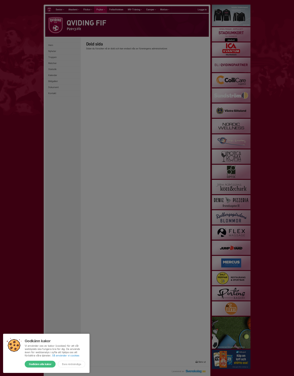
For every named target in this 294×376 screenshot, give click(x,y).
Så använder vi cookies (65, 355)
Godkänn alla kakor (40, 364)
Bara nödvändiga (71, 364)
